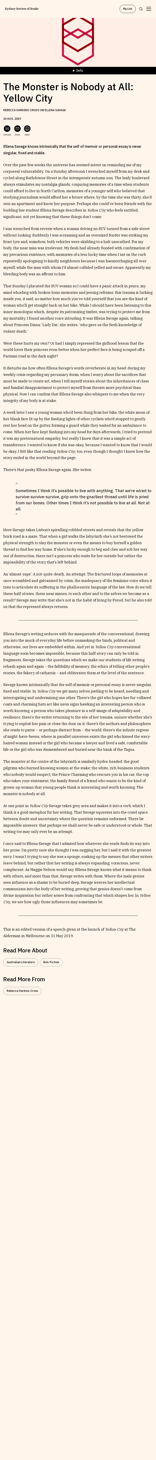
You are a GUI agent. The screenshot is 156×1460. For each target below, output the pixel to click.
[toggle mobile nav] (148, 9)
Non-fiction (51, 962)
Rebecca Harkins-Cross (22, 991)
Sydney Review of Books (22, 9)
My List (127, 9)
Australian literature (21, 962)
